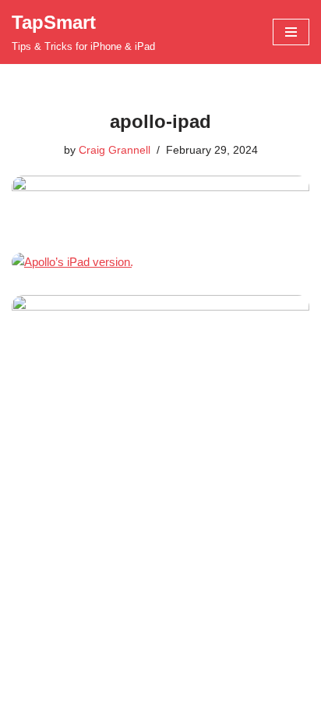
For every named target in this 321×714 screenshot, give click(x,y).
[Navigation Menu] (291, 32)
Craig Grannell (114, 150)
